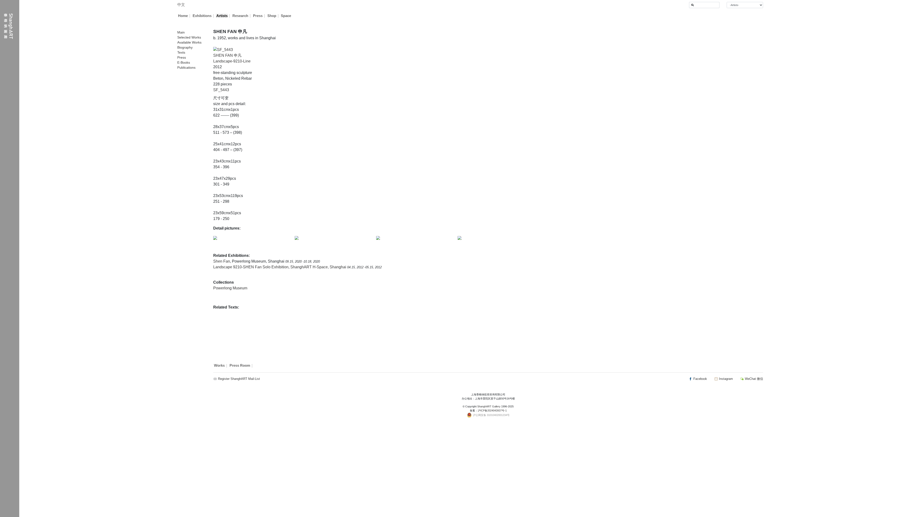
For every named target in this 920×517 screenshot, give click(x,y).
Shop (271, 16)
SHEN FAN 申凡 (227, 55)
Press (258, 16)
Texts (181, 52)
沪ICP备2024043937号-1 (492, 410)
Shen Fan (221, 261)
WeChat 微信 (753, 379)
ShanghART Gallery (488, 406)
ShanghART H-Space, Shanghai (318, 267)
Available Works (189, 42)
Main (181, 32)
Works (219, 366)
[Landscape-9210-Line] (223, 49)
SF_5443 (221, 90)
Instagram (725, 379)
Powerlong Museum (230, 288)
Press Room (240, 366)
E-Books (183, 62)
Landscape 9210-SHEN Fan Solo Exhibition (250, 267)
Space (286, 16)
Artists (222, 16)
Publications (186, 67)
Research (240, 16)
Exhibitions (202, 16)
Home (183, 16)
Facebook (699, 379)
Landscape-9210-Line (232, 61)
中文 (181, 5)
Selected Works (189, 37)
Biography (185, 47)
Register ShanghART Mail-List (239, 379)
